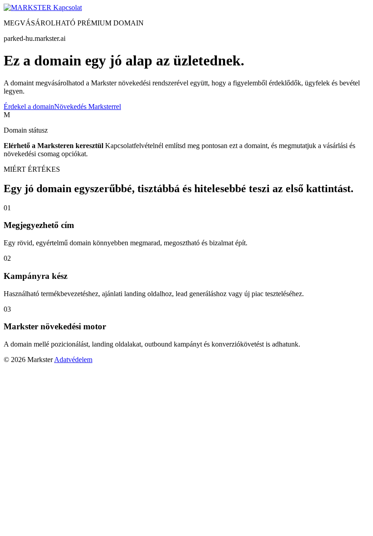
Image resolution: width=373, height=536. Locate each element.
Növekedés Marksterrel (87, 106)
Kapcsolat (67, 7)
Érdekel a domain (29, 106)
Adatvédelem (73, 359)
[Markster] (28, 7)
